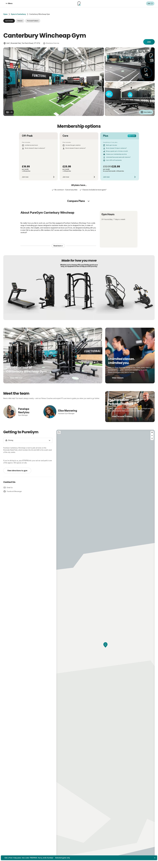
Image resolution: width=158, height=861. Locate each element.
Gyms (5, 14)
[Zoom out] (152, 435)
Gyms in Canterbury (18, 14)
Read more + (58, 246)
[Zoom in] (152, 432)
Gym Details (9, 21)
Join (149, 42)
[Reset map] (59, 432)
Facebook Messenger (14, 491)
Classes (19, 21)
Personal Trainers (32, 21)
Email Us (10, 487)
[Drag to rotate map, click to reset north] (152, 438)
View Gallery (148, 112)
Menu (10, 3)
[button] (105, 645)
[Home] (79, 3)
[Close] (154, 857)
